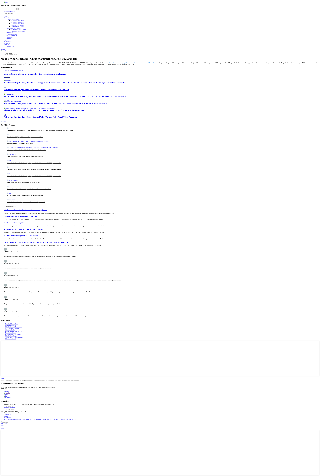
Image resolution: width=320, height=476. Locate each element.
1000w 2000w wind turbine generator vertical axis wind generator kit (26, 202)
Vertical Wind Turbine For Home (14, 337)
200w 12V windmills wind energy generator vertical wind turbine (25, 156)
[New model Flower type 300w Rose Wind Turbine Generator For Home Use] (5, 87)
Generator (10, 32)
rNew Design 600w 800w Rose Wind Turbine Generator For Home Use (26, 150)
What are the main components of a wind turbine (21, 236)
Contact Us (7, 43)
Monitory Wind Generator (11, 419)
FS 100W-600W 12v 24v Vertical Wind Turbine (20, 143)
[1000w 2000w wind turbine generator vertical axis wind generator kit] (11, 199)
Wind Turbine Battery (138, 63)
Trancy (2, 428)
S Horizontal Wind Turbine (18, 31)
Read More (7, 77)
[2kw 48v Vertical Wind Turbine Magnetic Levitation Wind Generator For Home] (8, 186)
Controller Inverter (12, 34)
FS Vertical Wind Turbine (17, 22)
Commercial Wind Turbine (12, 328)
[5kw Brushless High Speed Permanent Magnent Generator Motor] (9, 134)
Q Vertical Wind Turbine (17, 25)
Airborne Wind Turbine (69, 419)
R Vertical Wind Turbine (17, 26)
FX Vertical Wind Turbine (17, 23)
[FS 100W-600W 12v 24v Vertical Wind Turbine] (28, 141)
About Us (6, 44)
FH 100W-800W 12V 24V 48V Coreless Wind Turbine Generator (25, 195)
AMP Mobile (7, 417)
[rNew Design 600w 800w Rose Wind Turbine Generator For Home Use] (32, 147)
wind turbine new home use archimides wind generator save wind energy (35, 74)
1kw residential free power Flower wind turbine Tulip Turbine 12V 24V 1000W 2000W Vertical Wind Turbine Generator (56, 103)
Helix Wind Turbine (10, 333)
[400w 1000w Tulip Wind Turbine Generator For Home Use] (13, 180)
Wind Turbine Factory (32, 419)
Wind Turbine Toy (12, 35)
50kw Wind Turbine (114, 63)
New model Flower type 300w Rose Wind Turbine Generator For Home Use (36, 90)
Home (5, 16)
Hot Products (7, 414)
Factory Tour (10, 46)
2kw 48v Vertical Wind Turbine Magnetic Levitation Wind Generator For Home (29, 189)
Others (9, 38)
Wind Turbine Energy (11, 336)
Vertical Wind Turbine (13, 19)
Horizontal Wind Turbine (13, 28)
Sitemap (6, 416)
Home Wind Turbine (43, 419)
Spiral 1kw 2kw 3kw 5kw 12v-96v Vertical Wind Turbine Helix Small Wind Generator (41, 117)
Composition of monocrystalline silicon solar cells (20, 216)
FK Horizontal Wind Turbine (18, 29)
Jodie (2, 426)
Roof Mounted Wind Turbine (13, 334)
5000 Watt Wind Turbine (56, 419)
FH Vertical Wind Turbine (17, 20)
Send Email (4, 423)
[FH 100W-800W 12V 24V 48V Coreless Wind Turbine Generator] (9, 193)
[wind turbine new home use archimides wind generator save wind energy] (14, 71)
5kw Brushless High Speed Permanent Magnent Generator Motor (25, 137)
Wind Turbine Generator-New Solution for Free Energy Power (25, 210)
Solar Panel (10, 37)
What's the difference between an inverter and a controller (24, 229)
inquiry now (4, 388)
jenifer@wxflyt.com (9, 407)
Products (6, 17)
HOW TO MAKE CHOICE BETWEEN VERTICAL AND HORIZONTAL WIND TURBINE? (36, 242)
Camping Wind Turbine (126, 63)
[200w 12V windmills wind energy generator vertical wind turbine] (12, 154)
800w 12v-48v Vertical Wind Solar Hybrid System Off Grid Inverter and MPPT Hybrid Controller (34, 163)
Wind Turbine (22, 419)
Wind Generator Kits (10, 339)
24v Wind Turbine (10, 330)
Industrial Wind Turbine (151, 63)
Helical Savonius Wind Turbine (13, 331)
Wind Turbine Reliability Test (14, 223)
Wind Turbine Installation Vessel (13, 327)
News (5, 40)
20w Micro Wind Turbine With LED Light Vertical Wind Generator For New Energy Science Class (34, 169)
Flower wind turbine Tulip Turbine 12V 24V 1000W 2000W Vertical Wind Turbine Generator (44, 110)
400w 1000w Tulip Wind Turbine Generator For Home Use (23, 182)
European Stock (8, 41)
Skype (2, 425)
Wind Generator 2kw (10, 325)
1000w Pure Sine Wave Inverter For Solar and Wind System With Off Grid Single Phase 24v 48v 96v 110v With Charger (40, 130)
